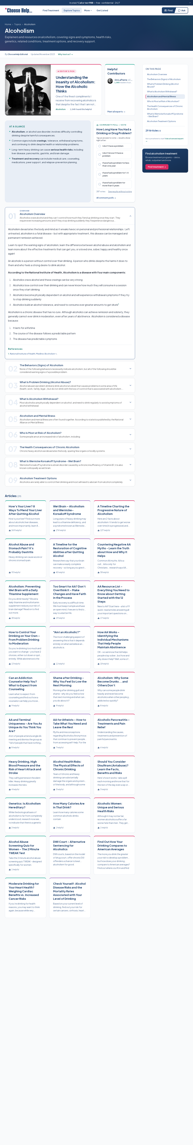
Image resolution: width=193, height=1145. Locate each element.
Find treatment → (157, 167)
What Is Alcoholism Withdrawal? (162, 91)
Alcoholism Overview (157, 74)
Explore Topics (72, 10)
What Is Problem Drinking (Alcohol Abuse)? (163, 85)
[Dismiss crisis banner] (190, 3)
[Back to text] (56, 354)
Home (8, 24)
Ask (183, 10)
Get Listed (102, 10)
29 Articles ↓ (153, 130)
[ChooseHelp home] (18, 10)
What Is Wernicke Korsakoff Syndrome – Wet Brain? (165, 115)
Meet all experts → (116, 111)
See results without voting (120, 191)
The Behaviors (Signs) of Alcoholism (164, 79)
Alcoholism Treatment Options (161, 121)
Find (170, 10)
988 (91, 2)
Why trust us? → (65, 54)
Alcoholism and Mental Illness (161, 96)
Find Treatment (51, 10)
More (87, 10)
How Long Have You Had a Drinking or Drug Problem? (114, 131)
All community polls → (106, 198)
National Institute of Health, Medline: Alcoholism (32, 353)
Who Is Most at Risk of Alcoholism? (163, 101)
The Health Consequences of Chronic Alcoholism (165, 107)
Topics (17, 24)
